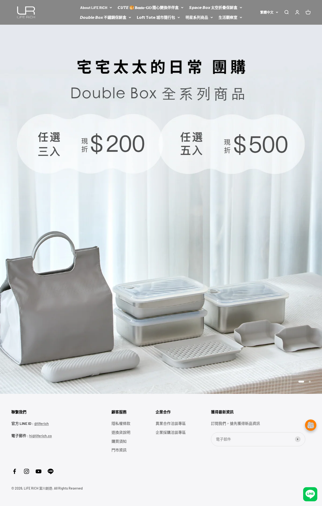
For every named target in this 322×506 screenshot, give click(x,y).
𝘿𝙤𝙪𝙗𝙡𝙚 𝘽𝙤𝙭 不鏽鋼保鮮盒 (103, 17)
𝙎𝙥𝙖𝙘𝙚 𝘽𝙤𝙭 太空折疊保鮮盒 (213, 7)
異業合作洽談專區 (171, 423)
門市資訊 (119, 450)
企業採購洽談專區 (171, 432)
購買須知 (119, 441)
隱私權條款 (120, 423)
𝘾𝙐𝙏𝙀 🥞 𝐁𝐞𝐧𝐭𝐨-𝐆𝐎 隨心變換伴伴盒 (148, 7)
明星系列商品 (197, 17)
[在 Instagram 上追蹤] (26, 471)
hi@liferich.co (40, 435)
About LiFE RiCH (93, 7)
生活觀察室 (228, 17)
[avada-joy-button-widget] (310, 425)
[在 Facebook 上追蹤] (14, 471)
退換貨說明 (120, 432)
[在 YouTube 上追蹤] (38, 471)
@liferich (41, 423)
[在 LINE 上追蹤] (50, 471)
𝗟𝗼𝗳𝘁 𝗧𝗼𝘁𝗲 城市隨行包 (156, 17)
